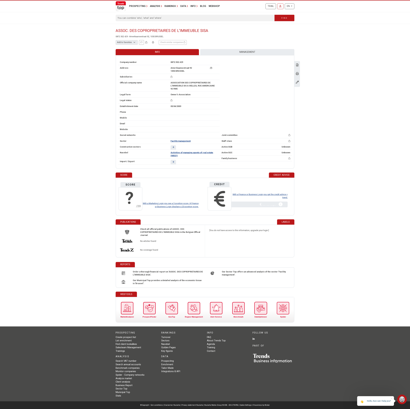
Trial (271, 6)
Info (157, 52)
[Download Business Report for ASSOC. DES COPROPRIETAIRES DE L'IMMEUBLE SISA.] (297, 65)
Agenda (211, 344)
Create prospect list (126, 337)
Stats (118, 395)
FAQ (209, 337)
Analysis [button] (155, 6)
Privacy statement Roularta (192, 405)
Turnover (166, 337)
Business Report (124, 385)
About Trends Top (216, 340)
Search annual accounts (128, 364)
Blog (203, 6)
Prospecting (167, 361)
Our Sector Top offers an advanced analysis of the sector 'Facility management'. (254, 273)
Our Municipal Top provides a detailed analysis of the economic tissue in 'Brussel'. (167, 282)
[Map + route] (211, 68)
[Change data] (297, 82)
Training (211, 347)
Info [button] (193, 6)
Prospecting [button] (137, 6)
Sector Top (121, 388)
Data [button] (183, 6)
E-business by (261, 405)
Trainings (120, 351)
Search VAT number (126, 361)
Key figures (167, 351)
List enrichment (124, 340)
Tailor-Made (167, 368)
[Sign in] (280, 6)
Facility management (181, 141)
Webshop (214, 6)
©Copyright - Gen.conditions (151, 405)
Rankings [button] (170, 6)
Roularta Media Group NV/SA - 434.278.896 (221, 405)
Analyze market (124, 378)
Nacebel (165, 344)
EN (288, 6)
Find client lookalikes (126, 344)
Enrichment (167, 364)
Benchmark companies (128, 368)
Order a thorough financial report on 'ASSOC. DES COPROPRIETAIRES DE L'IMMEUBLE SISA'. (168, 273)
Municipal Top (123, 392)
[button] (173, 147)
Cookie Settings (246, 405)
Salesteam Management (128, 347)
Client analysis (123, 381)
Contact (211, 351)
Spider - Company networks (130, 375)
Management (247, 52)
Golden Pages (168, 347)
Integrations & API (170, 371)
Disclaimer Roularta (172, 405)
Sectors (165, 340)
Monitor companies (126, 371)
